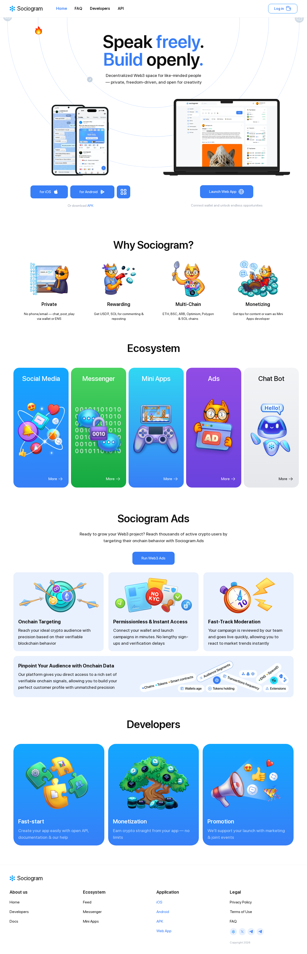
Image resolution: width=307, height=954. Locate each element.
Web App (163, 931)
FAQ (78, 8)
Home (61, 8)
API (121, 8)
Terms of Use (241, 911)
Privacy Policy (241, 902)
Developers (100, 8)
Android (162, 911)
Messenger (92, 911)
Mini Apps (91, 921)
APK (90, 205)
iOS (159, 902)
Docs (14, 921)
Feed (87, 902)
